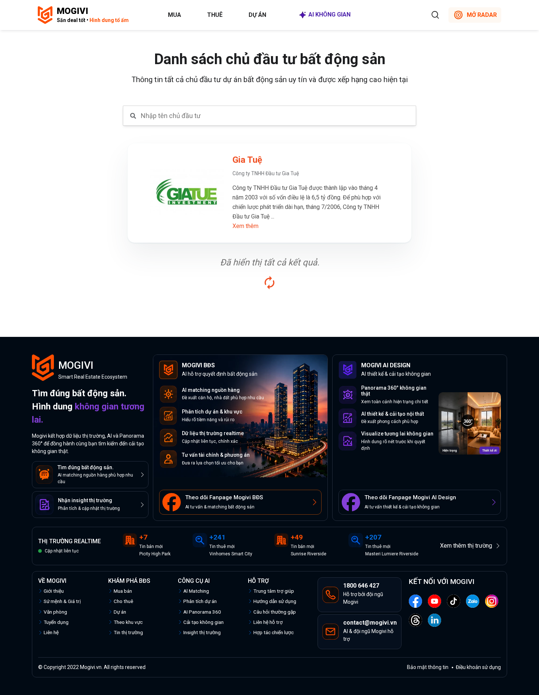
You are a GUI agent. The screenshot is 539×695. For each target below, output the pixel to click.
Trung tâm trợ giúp (273, 591)
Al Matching (196, 591)
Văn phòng (55, 612)
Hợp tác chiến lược (273, 632)
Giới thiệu (54, 591)
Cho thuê (123, 601)
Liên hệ (51, 632)
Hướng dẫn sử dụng (274, 601)
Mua (174, 14)
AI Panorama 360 (202, 612)
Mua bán (123, 591)
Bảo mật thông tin (427, 667)
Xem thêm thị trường (466, 545)
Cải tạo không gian (203, 622)
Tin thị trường (128, 632)
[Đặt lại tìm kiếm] (269, 282)
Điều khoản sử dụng (478, 667)
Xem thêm (245, 226)
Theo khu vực (128, 622)
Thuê (215, 14)
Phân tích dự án (200, 601)
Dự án (257, 14)
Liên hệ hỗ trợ (268, 622)
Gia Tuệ (247, 160)
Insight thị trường (202, 632)
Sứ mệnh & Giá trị (62, 601)
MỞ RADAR (482, 14)
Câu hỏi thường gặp (274, 612)
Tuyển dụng (56, 622)
